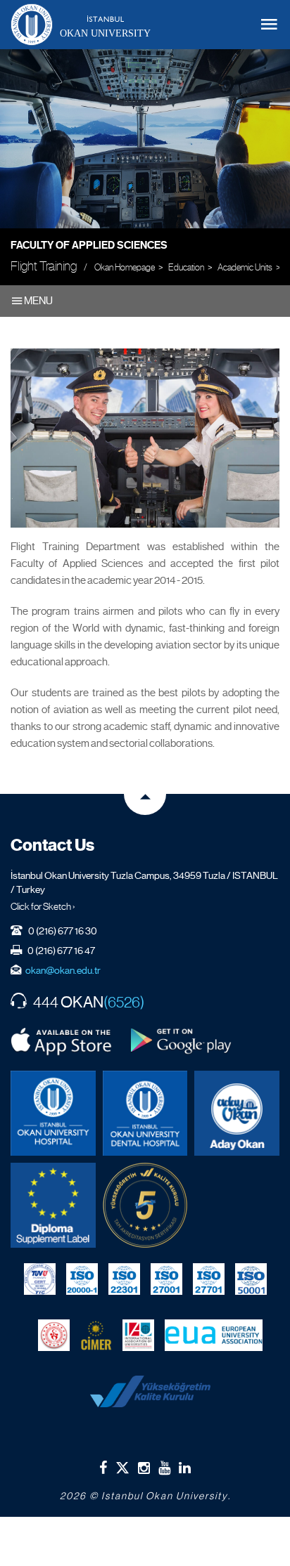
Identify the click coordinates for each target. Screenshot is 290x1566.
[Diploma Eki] (53, 1205)
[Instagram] (144, 1468)
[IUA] (138, 1335)
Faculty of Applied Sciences (89, 245)
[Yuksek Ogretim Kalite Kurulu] (145, 1205)
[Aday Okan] (236, 1113)
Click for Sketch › (43, 906)
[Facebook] (103, 1468)
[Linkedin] (185, 1468)
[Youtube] (164, 1468)
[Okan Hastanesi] (53, 1113)
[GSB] (54, 1335)
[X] (122, 1465)
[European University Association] (214, 1335)
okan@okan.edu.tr (63, 970)
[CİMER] (96, 1335)
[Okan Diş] (145, 1113)
